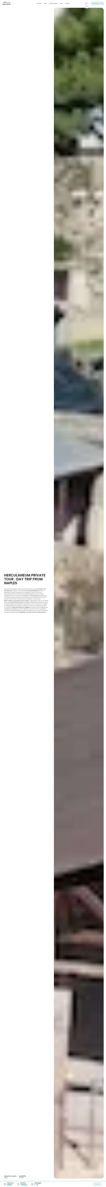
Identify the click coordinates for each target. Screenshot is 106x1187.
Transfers (38, 3)
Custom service (53, 3)
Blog (61, 3)
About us (67, 3)
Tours (45, 3)
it (86, 6)
